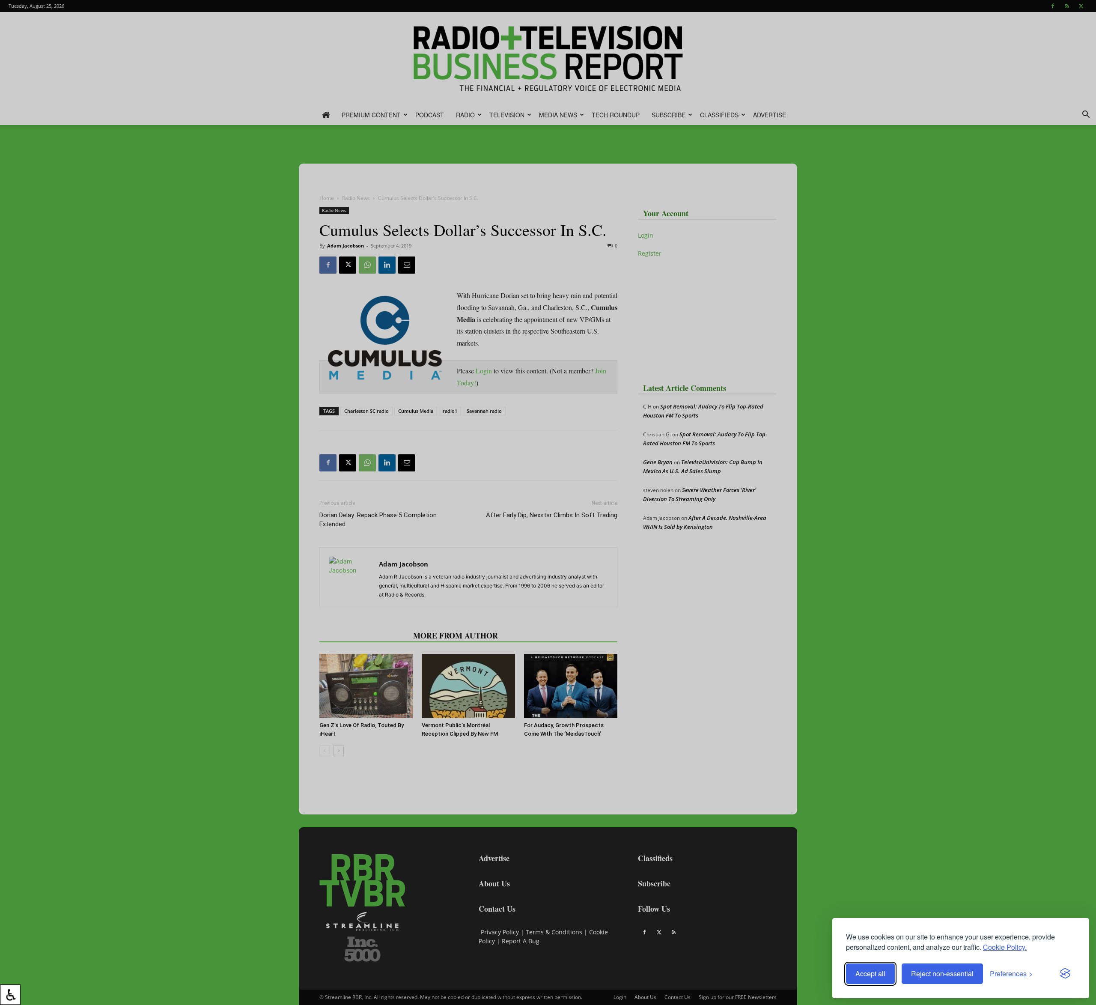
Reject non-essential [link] (942, 973)
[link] (10, 994)
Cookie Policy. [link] (1005, 947)
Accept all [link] (870, 973)
